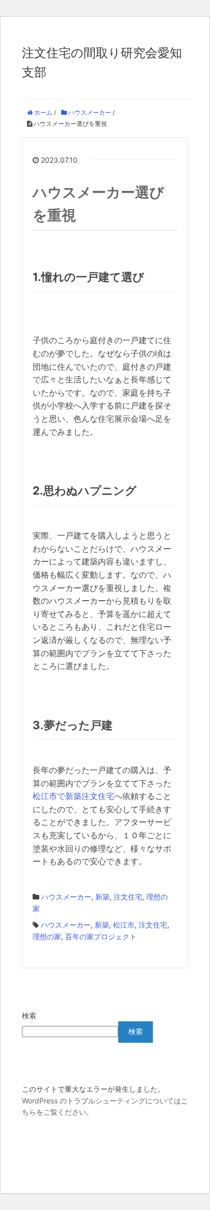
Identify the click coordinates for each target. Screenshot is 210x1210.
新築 (102, 896)
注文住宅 (128, 896)
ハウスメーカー (66, 896)
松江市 (124, 924)
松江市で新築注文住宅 (73, 796)
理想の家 (47, 936)
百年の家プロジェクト (101, 936)
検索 (29, 1015)
